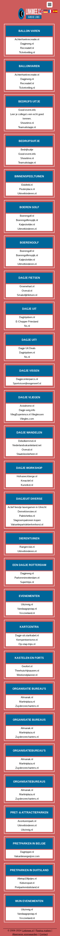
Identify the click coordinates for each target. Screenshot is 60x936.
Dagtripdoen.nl (27, 317)
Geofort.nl (27, 666)
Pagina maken (43, 930)
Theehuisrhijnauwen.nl (27, 670)
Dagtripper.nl (27, 851)
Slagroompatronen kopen (27, 520)
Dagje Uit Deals (27, 348)
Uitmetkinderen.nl (27, 193)
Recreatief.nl (27, 48)
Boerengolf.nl (27, 215)
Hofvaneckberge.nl (27, 476)
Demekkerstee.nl (27, 511)
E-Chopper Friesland (27, 321)
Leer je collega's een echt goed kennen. (27, 116)
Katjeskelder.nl (27, 224)
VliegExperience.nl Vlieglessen (27, 414)
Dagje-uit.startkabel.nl (27, 635)
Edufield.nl (26, 184)
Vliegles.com (27, 418)
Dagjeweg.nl (27, 43)
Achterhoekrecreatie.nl (27, 39)
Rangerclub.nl (27, 546)
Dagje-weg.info (27, 410)
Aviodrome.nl (27, 405)
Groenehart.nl (27, 286)
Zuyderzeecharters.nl (26, 706)
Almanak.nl (27, 697)
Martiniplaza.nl (27, 701)
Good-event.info (27, 109)
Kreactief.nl (27, 480)
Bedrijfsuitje (27, 149)
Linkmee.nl (28, 930)
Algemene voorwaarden (25, 934)
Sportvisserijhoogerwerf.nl (27, 383)
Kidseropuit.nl (27, 882)
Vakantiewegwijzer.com (27, 856)
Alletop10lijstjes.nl (26, 878)
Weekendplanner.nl (27, 674)
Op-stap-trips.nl (26, 644)
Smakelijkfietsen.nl (27, 295)
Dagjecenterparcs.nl (27, 379)
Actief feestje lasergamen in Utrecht (27, 507)
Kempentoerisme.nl (27, 639)
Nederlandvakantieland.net (26, 445)
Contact (44, 934)
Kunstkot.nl (27, 485)
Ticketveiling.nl (27, 52)
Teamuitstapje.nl (27, 127)
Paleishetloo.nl (27, 515)
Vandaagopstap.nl (27, 608)
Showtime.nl (27, 122)
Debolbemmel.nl (27, 440)
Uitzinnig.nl (27, 604)
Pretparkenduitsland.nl (27, 887)
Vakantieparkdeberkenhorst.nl (27, 524)
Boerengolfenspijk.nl (27, 220)
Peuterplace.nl (27, 189)
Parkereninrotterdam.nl (26, 577)
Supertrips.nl (27, 582)
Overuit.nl (27, 290)
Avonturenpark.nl (27, 821)
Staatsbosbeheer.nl (26, 453)
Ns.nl (27, 325)
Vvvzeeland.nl (27, 613)
